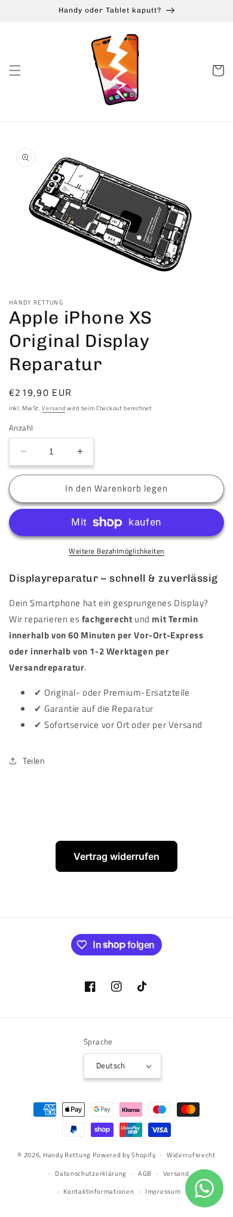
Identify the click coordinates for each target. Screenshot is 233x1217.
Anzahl (21, 428)
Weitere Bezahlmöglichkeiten (116, 551)
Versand (53, 408)
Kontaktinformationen (98, 1191)
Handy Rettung (67, 1155)
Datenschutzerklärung (91, 1173)
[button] (15, 70)
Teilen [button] (34, 760)
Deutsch (110, 1065)
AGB (145, 1173)
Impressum (162, 1191)
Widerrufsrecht (191, 1155)
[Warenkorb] (218, 70)
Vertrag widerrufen (116, 856)
